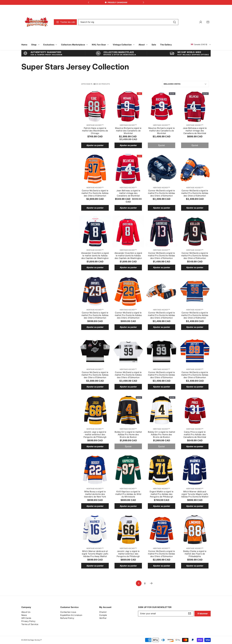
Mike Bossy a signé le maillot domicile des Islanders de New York (95, 494)
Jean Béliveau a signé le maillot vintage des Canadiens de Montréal (195, 130)
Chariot (102, 612)
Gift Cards (26, 618)
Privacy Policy (28, 621)
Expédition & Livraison (71, 615)
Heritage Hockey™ (95, 125)
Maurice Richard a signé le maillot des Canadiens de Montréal (128, 130)
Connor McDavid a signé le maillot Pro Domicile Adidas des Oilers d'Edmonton (94, 193)
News (24, 615)
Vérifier (103, 618)
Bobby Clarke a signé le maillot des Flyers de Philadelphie (194, 554)
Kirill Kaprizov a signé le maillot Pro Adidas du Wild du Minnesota (128, 494)
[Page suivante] (151, 583)
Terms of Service (29, 624)
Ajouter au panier (95, 145)
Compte (103, 615)
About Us (25, 612)
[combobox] (128, 22)
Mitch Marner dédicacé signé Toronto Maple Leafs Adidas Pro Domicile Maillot (194, 494)
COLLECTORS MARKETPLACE (119, 52)
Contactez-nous (68, 612)
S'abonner (202, 613)
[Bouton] (88, 2)
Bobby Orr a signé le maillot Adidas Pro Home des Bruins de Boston (128, 434)
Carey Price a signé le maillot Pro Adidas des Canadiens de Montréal (194, 434)
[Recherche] (174, 22)
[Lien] (36, 22)
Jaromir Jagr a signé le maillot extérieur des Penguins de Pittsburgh (95, 434)
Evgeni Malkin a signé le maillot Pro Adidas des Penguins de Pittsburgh (161, 494)
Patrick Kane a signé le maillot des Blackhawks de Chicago (95, 130)
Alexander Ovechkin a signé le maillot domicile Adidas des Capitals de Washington (95, 255)
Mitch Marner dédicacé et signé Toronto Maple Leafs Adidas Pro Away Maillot (95, 554)
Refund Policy (67, 618)
